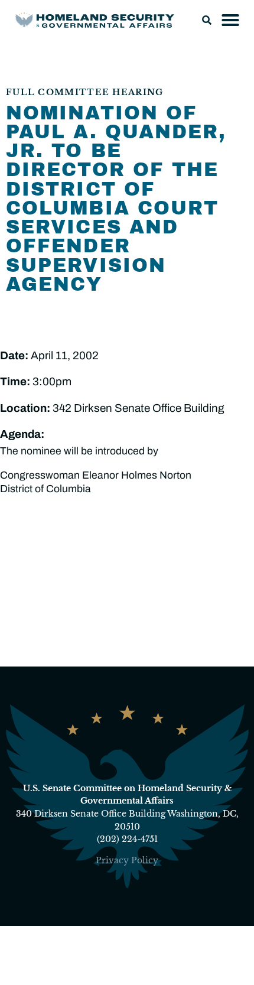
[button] (206, 20)
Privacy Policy (127, 860)
